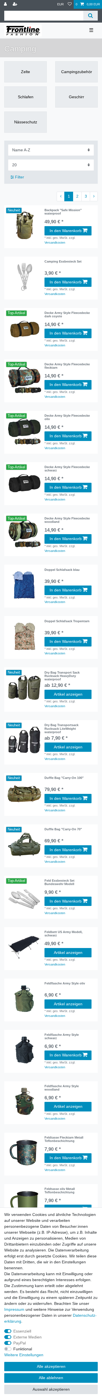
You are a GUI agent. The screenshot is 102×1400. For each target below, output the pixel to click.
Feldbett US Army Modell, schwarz (63, 933)
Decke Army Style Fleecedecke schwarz (67, 468)
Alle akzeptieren (51, 1366)
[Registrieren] (15, 4)
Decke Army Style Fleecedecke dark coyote (67, 314)
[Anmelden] (6, 4)
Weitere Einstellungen (23, 1355)
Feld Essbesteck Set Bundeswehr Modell (59, 882)
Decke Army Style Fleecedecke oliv (67, 417)
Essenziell (22, 1331)
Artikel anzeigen (68, 694)
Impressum (14, 1309)
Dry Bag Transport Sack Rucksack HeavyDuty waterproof (62, 676)
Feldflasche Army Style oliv (64, 983)
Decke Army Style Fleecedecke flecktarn (67, 365)
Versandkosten (54, 242)
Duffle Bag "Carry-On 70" (63, 829)
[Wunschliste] (70, 4)
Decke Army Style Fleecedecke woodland (67, 520)
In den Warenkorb (66, 230)
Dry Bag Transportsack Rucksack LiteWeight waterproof (61, 728)
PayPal (19, 1343)
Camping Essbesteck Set (63, 261)
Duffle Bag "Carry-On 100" (64, 777)
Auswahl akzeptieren (51, 1389)
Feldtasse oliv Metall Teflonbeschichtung (59, 1190)
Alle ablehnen (51, 1377)
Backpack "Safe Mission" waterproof (63, 211)
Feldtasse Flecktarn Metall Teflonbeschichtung (63, 1139)
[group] (24, 225)
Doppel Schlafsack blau (62, 569)
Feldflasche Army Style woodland (61, 1087)
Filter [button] (19, 177)
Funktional (22, 1349)
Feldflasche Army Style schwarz (61, 1036)
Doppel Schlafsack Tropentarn (67, 621)
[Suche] (90, 16)
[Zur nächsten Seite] (94, 196)
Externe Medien (27, 1337)
